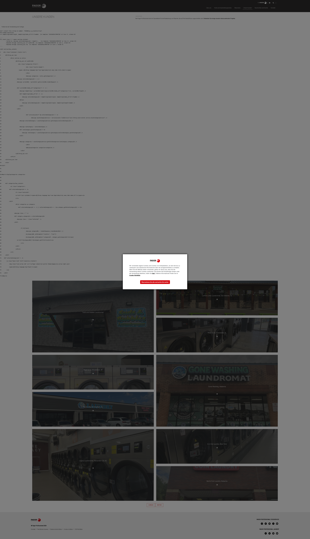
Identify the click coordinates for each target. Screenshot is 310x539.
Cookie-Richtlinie (134, 275)
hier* (153, 273)
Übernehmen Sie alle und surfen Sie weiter (155, 282)
